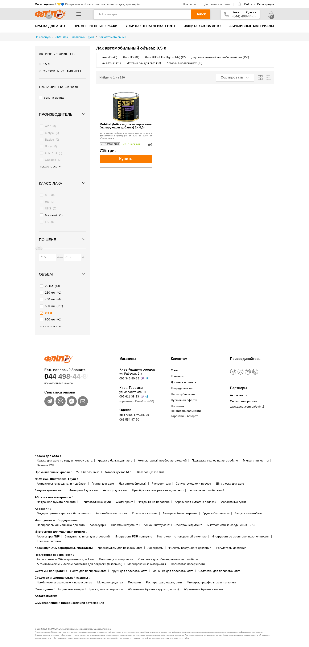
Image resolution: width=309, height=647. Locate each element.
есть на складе (54, 97)
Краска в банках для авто (115, 460)
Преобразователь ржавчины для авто (158, 490)
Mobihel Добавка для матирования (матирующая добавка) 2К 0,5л (126, 126)
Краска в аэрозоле (144, 513)
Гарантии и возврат (184, 416)
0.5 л (46, 64)
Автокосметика (46, 595)
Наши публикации (183, 394)
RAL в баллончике (87, 472)
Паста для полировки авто (88, 570)
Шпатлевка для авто (230, 483)
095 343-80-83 (129, 378)
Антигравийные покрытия (180, 513)
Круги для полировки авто (129, 570)
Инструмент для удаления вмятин (61, 531)
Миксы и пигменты (256, 460)
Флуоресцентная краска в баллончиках (64, 513)
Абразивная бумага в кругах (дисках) (153, 589)
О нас (175, 370)
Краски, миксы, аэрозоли (106, 589)
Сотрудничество (182, 388)
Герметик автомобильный (206, 490)
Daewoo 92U (45, 465)
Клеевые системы (49, 541)
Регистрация (265, 4)
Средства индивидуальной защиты (62, 577)
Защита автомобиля (249, 513)
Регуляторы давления (231, 547)
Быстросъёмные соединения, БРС (231, 525)
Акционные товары (71, 589)
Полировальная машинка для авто (61, 525)
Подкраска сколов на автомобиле (215, 460)
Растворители (161, 483)
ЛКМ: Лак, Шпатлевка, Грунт (150, 26)
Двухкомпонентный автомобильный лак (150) (220, 57)
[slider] (40, 248)
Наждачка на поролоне (154, 501)
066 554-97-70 (129, 419)
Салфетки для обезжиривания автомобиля (168, 559)
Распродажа (45, 589)
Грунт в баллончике (216, 513)
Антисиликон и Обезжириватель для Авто (65, 559)
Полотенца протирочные (116, 559)
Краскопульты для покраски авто (120, 547)
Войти (248, 4)
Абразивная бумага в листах (203, 589)
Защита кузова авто (202, 26)
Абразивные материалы (251, 26)
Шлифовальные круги (96, 501)
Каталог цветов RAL (151, 472)
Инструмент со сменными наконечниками (240, 536)
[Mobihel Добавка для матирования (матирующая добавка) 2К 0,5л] (126, 107)
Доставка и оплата (217, 4)
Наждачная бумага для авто (56, 501)
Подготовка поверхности (54, 554)
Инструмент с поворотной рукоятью (182, 536)
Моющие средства (110, 582)
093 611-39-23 (129, 396)
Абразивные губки (233, 501)
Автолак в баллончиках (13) (184, 63)
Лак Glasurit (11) (110, 63)
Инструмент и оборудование (57, 520)
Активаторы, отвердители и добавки (61, 483)
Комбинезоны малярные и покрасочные (64, 582)
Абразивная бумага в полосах (195, 501)
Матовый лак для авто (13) (144, 63)
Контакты (189, 4)
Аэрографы (155, 547)
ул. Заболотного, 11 (133, 391)
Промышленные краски (95, 26)
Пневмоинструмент (124, 525)
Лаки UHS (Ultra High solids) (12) (165, 57)
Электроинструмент (188, 525)
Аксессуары (98, 525)
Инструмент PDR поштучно (133, 536)
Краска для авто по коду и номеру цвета (64, 460)
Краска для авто (50, 26)
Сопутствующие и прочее (193, 483)
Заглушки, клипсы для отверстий (87, 536)
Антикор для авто (115, 490)
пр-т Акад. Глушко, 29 (134, 414)
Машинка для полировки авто (172, 570)
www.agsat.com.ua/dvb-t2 (247, 406)
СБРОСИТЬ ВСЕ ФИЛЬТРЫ (61, 71)
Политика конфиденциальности (186, 408)
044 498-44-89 (67, 376)
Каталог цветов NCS (118, 472)
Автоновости (238, 395)
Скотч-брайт (124, 501)
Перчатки (134, 582)
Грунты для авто (102, 483)
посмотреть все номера (58, 383)
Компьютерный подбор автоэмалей (162, 460)
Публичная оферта (184, 400)
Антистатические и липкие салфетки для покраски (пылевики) (79, 564)
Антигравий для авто (83, 490)
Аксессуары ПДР (48, 536)
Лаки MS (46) (108, 57)
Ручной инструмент (156, 525)
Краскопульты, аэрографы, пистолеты (65, 547)
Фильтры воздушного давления (189, 547)
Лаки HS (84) (131, 57)
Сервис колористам (243, 401)
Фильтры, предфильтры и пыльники (211, 582)
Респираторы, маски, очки (164, 582)
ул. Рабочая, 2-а (130, 373)
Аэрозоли (43, 508)
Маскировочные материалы (146, 564)
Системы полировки (51, 570)
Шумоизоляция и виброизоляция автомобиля (69, 602)
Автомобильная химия (111, 513)
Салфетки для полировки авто (219, 570)
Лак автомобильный (133, 483)
